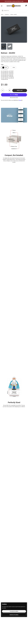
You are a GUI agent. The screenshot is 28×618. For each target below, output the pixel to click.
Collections (7, 14)
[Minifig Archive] (13, 5)
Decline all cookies (14, 614)
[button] (25, 6)
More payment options (14, 97)
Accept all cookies (14, 611)
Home (2, 14)
